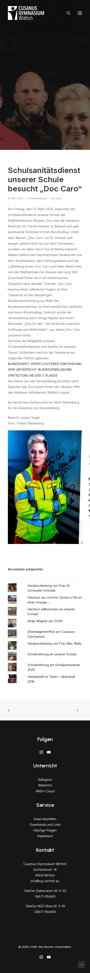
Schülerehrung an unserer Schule (52, 654)
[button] (80, 13)
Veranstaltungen (38, 198)
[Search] (67, 13)
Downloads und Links (45, 825)
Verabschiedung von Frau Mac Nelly (54, 643)
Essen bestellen (45, 819)
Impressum (45, 836)
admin (58, 198)
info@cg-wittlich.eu (45, 881)
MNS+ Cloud (45, 791)
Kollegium (45, 780)
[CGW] (26, 13)
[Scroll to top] (81, 964)
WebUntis (45, 785)
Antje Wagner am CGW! (45, 621)
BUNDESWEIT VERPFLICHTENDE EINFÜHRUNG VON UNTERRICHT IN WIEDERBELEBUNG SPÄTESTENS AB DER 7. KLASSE (45, 369)
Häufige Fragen (45, 830)
